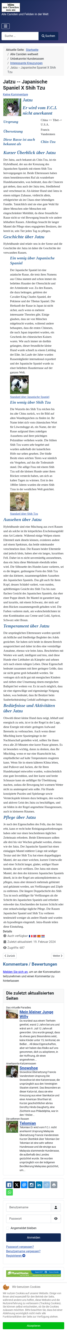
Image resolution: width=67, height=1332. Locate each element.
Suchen (50, 36)
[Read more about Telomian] (12, 1127)
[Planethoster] (33, 1273)
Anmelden (33, 1237)
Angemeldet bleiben (23, 1228)
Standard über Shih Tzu (24, 513)
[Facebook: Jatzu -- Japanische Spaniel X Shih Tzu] (9, 1184)
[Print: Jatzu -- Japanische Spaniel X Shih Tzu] (54, 1184)
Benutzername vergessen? (23, 1251)
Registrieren (14, 1255)
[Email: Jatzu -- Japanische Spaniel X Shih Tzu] (24, 1184)
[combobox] (20, 36)
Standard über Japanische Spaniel (29, 396)
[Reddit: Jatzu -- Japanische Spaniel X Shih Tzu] (46, 1184)
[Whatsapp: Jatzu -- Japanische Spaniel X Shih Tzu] (9, 1192)
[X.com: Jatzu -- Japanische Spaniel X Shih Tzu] (16, 1184)
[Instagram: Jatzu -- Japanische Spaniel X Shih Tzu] (31, 1184)
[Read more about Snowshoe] (12, 1071)
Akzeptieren (33, 1325)
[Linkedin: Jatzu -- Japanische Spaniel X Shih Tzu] (39, 1184)
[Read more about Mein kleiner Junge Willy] (12, 1014)
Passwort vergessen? (20, 1247)
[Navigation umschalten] (5, 26)
